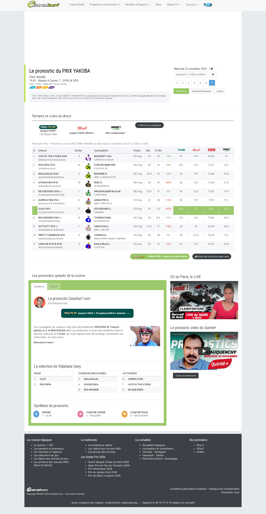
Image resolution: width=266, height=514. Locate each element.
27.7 (196, 243)
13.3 (196, 191)
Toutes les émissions (185, 375)
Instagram (160, 451)
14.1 (196, 173)
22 (181, 243)
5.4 (226, 164)
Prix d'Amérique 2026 (100, 468)
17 (226, 156)
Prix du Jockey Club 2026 (102, 472)
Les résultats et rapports (48, 451)
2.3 (226, 208)
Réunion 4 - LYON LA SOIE (190, 74)
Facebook (147, 455)
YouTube (147, 451)
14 (181, 156)
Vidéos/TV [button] (172, 4)
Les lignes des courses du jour (51, 458)
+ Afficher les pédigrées (149, 125)
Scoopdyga (171, 458)
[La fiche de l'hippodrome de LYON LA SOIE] (213, 74)
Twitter (160, 455)
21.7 (196, 200)
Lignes (220, 91)
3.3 (181, 208)
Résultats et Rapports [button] (136, 4)
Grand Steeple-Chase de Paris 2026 (108, 462)
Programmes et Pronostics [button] (104, 4)
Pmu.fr (200, 445)
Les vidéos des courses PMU (104, 448)
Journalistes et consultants (157, 448)
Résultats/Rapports (201, 91)
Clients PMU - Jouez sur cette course (167, 256)
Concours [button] (191, 4)
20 (181, 226)
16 (181, 182)
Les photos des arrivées (101, 451)
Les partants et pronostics (49, 448)
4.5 (181, 217)
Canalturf (39, 286)
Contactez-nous (230, 492)
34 (181, 235)
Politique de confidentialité (224, 488)
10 (181, 173)
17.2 (226, 200)
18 (181, 200)
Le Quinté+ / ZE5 (43, 445)
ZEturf (54, 286)
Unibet (200, 451)
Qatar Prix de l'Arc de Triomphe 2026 (109, 465)
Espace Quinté (77, 4)
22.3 (196, 235)
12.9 (226, 173)
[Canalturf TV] (208, 5)
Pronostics (181, 91)
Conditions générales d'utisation (188, 488)
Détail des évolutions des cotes (213, 256)
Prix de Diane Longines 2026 (104, 475)
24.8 (226, 243)
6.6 (181, 164)
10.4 (226, 217)
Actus (158, 4)
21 (196, 226)
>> (104, 313)
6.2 (196, 164)
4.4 (196, 217)
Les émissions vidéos (100, 445)
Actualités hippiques (153, 445)
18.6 (226, 226)
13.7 (196, 182)
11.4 (226, 191)
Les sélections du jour (46, 455)
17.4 (196, 156)
